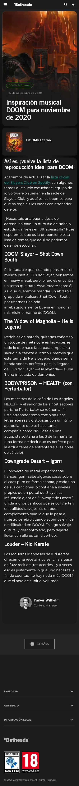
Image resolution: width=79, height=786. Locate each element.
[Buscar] (66, 4)
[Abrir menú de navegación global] (5, 4)
